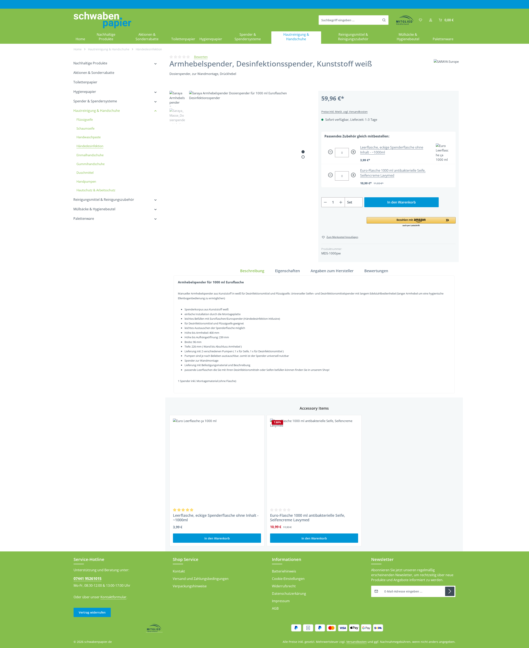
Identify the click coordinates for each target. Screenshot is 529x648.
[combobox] (349, 20)
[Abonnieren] (449, 591)
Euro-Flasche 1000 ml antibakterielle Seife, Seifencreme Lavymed (307, 517)
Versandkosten (356, 642)
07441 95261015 (87, 578)
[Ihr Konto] (430, 20)
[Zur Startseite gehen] (102, 20)
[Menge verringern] (330, 152)
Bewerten (201, 57)
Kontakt (179, 571)
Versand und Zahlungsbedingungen (201, 578)
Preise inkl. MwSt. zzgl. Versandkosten (344, 112)
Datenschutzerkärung (289, 593)
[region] (239, 151)
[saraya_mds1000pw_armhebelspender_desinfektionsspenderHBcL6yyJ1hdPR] (249, 151)
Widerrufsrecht (284, 586)
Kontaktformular (113, 597)
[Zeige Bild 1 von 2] (303, 151)
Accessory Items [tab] (314, 408)
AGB (275, 608)
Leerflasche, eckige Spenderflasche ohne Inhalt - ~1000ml (216, 517)
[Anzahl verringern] (325, 202)
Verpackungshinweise (190, 586)
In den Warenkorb (401, 202)
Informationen (286, 559)
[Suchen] (384, 20)
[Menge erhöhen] (353, 152)
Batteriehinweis (284, 571)
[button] (411, 222)
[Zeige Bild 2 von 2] (303, 156)
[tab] (252, 271)
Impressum (281, 601)
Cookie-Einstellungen (288, 578)
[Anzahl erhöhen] (341, 202)
